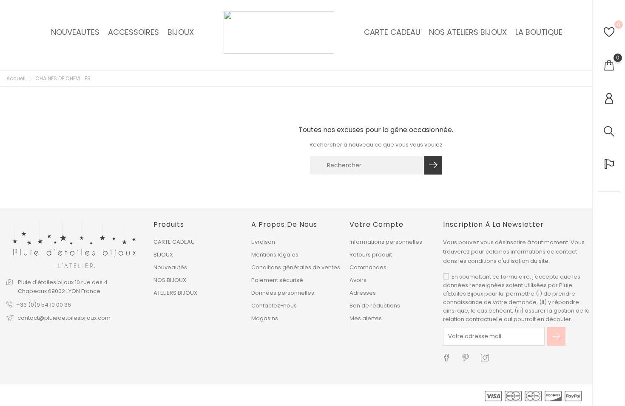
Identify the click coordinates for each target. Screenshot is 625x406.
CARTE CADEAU (174, 242)
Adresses (362, 293)
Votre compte (376, 224)
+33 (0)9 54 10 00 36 (43, 305)
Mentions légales (274, 255)
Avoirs (357, 280)
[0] (609, 32)
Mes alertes (365, 318)
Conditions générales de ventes (295, 267)
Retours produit (370, 255)
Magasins (264, 318)
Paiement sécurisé (277, 280)
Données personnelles (282, 293)
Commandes (367, 267)
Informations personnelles (385, 242)
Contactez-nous (274, 306)
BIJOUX (163, 255)
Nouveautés (170, 267)
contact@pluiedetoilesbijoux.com (64, 318)
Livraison (263, 242)
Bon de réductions (374, 306)
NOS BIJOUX (169, 280)
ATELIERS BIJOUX (175, 293)
